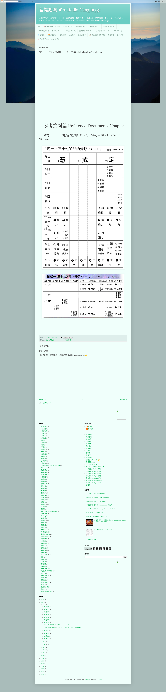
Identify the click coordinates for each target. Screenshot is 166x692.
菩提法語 (43, 548)
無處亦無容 (44, 543)
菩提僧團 (43, 550)
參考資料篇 (68, 340)
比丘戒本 (72, 35)
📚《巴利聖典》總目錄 (52, 26)
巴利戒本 (43, 461)
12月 (44, 604)
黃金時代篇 (44, 555)
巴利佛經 (43, 458)
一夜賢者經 (44, 431)
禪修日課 (43, 578)
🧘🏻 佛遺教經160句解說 (97, 35)
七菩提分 (43, 433)
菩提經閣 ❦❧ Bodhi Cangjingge (70, 9)
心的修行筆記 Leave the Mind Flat (55, 340)
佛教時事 (43, 491)
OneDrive (88, 441)
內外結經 (43, 452)
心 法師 (90, 426)
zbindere (87, 679)
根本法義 (43, 525)
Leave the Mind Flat (46, 591)
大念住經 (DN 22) (109, 26)
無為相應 (43, 541)
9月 (44, 647)
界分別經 (43, 507)
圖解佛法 (89, 448)
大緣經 (43, 440)
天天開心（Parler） (92, 464)
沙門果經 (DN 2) (81, 26)
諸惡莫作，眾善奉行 (47, 571)
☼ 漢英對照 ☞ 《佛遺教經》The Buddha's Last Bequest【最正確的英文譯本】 (110, 521)
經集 (42, 557)
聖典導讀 (43, 562)
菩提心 (43, 545)
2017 (42, 664)
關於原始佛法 (45, 582)
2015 (42, 669)
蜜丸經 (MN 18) (57, 31)
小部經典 (43, 442)
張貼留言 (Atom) (48, 403)
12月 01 (46, 639)
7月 (44, 652)
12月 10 (46, 617)
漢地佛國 (43, 566)
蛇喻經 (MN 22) (71, 31)
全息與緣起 (44, 475)
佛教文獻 (43, 486)
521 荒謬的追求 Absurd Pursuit (103, 530)
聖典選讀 (43, 564)
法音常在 (43, 502)
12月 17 (46, 609)
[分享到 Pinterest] (72, 337)
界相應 (43, 509)
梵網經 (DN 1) (67, 26)
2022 (42, 599)
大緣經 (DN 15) (95, 26)
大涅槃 (88, 450)
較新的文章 (42, 399)
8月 (44, 650)
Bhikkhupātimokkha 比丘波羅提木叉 (96, 501)
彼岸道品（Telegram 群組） (94, 478)
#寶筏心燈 (44, 426)
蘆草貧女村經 (45, 587)
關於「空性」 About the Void (94, 512)
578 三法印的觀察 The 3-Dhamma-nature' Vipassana (58, 625)
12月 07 (46, 620)
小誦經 (43, 445)
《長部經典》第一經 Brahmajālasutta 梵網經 (99, 505)
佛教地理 (43, 488)
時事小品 (43, 523)
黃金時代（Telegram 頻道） (94, 480)
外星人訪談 (44, 468)
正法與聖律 (44, 470)
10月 (44, 644)
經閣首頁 (43, 559)
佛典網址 (89, 434)
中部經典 (43, 449)
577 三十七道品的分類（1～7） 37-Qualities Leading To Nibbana (62, 627)
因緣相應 (43, 479)
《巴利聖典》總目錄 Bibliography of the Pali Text (100, 509)
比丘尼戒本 (82, 35)
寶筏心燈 (62, 35)
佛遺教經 (43, 495)
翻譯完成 (43, 580)
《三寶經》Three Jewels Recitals (95, 493)
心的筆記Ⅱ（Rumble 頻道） (94, 471)
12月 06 (46, 622)
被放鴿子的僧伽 (45, 534)
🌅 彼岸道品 (52, 35)
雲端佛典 (43, 552)
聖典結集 (89, 439)
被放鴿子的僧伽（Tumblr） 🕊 (95, 467)
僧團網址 (89, 444)
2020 (42, 656)
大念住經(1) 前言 (91, 539)
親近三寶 (43, 573)
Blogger (100, 679)
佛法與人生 (44, 484)
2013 (42, 674)
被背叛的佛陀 (45, 536)
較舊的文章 (123, 399)
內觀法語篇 (44, 454)
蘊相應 (43, 589)
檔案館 (88, 453)
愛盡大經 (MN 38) (85, 31)
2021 (42, 602)
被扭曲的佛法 (45, 532)
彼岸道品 (43, 500)
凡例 (39, 26)
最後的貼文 (44, 539)
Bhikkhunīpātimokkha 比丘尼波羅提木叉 (97, 497)
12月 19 (46, 607)
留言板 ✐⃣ (88, 485)
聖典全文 (111, 35)
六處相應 (43, 456)
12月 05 (46, 631)
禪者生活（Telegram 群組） (94, 483)
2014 (42, 671)
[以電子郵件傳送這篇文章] (64, 337)
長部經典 (43, 504)
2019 (42, 658)
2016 (42, 666)
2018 (42, 661)
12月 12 (46, 615)
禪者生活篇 (44, 575)
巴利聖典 (43, 463)
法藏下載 (89, 437)
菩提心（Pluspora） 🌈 (93, 460)
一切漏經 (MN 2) (43, 31)
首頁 (83, 399)
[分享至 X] (68, 337)
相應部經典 (44, 513)
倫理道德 (43, 518)
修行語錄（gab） (91, 462)
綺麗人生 (89, 455)
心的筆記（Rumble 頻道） (94, 469)
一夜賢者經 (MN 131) (101, 31)
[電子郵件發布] (61, 337)
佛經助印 (43, 493)
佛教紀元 (89, 457)
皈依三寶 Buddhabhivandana (49, 511)
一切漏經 (43, 429)
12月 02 (46, 636)
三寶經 (43, 436)
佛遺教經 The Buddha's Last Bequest (96, 516)
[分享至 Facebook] (70, 337)
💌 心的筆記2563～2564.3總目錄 (48, 39)
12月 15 (46, 612)
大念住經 (43, 438)
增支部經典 (44, 568)
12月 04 (46, 633)
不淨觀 (43, 447)
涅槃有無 (43, 527)
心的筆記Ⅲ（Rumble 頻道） (94, 473)
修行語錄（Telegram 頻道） (94, 476)
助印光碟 (120, 35)
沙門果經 (43, 497)
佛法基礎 (43, 481)
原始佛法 (43, 520)
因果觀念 (43, 477)
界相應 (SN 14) (117, 31)
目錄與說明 (44, 472)
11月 (44, 642)
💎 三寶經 (41, 35)
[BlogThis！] (66, 337)
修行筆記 (43, 516)
